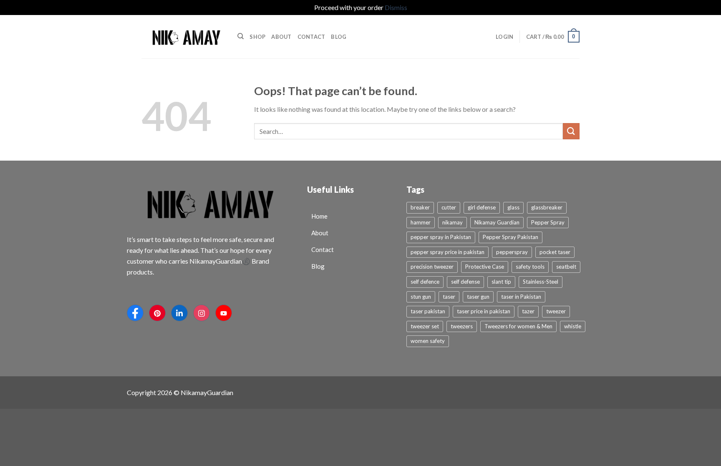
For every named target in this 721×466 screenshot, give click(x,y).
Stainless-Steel (540, 281)
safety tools (530, 266)
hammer (421, 222)
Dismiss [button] (396, 7)
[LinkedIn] (179, 313)
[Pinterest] (157, 313)
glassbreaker (546, 207)
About (281, 36)
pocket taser (554, 252)
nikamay (452, 222)
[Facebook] (135, 313)
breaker (420, 207)
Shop (257, 36)
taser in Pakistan (521, 296)
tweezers (462, 326)
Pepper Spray (548, 222)
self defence (425, 281)
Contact (311, 36)
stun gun (421, 296)
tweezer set (425, 326)
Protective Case (484, 266)
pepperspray (512, 252)
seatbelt (566, 266)
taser (449, 296)
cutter (448, 207)
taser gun (478, 296)
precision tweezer (432, 266)
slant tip (501, 281)
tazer (528, 311)
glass (513, 207)
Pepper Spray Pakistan (510, 237)
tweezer (556, 311)
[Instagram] (201, 313)
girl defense (482, 207)
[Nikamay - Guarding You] (183, 36)
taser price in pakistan (483, 311)
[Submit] (571, 131)
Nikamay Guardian (496, 222)
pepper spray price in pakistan (447, 252)
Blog (338, 36)
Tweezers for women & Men (518, 326)
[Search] (240, 36)
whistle (572, 326)
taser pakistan (428, 311)
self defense (465, 281)
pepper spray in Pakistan (441, 237)
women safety (428, 341)
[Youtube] (223, 313)
